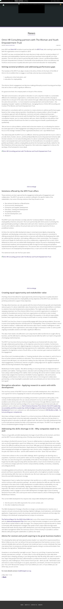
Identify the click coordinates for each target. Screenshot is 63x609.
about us (27, 605)
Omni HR (13, 49)
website (40, 605)
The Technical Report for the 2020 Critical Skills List (17, 519)
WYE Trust (40, 49)
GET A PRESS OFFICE (55, 1)
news (22, 605)
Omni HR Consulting (10, 45)
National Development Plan (15, 521)
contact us (34, 605)
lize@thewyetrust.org (24, 571)
